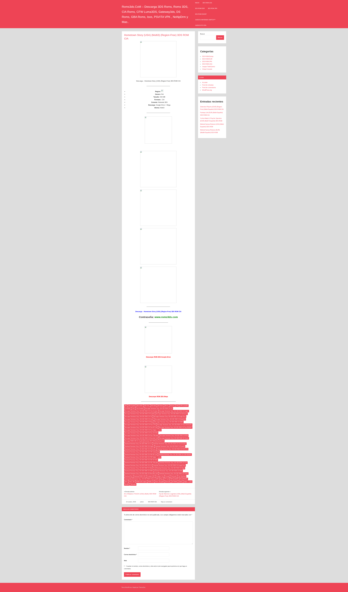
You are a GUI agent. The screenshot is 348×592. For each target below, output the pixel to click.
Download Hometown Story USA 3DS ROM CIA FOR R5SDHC (175, 454)
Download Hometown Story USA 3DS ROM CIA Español (170, 446)
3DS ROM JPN (212, 8)
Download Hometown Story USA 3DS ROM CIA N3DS (139, 470)
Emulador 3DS (151, 476)
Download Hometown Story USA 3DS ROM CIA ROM (168, 470)
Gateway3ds (128, 479)
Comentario (128, 519)
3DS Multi (153, 405)
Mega (161, 479)
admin (142, 502)
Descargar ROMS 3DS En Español (134, 441)
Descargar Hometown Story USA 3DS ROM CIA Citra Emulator (141, 411)
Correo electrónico (130, 554)
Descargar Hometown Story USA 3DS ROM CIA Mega (139, 422)
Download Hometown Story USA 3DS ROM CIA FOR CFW (172, 449)
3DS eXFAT (140, 405)
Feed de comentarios (209, 87)
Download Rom (129, 476)
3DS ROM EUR (200, 8)
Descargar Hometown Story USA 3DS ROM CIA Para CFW (140, 424)
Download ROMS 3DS (140, 476)
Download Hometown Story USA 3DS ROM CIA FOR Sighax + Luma (143, 457)
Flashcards (174, 476)
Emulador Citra (160, 476)
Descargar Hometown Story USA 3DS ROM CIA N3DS (168, 422)
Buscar (202, 34)
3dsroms (172, 405)
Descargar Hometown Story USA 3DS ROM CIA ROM (174, 435)
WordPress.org (207, 90)
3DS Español (131, 405)
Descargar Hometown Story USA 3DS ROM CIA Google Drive (169, 416)
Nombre (127, 548)
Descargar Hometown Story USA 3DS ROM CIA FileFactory (171, 413)
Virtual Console (207, 69)
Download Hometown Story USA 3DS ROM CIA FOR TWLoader (141, 462)
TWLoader (133, 484)
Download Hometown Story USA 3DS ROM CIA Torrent (173, 473)
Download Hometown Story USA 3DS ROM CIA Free (173, 462)
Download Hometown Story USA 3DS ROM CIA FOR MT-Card (141, 454)
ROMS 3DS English (141, 481)
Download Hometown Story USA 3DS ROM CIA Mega (170, 468)
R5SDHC (185, 479)
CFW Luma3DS (184, 405)
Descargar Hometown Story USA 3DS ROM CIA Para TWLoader (141, 435)
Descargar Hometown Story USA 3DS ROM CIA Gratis (139, 419)
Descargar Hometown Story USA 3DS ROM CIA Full (138, 416)
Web (125, 560)
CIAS (133, 408)
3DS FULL (147, 405)
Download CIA (160, 441)
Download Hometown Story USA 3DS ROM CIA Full (138, 465)
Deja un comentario (166, 502)
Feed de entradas (208, 85)
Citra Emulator (140, 408)
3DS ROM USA (207, 3)
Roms (126, 481)
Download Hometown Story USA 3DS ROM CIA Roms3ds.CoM (141, 473)
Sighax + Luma (188, 481)
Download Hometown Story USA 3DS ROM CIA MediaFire (140, 468)
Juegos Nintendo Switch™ (205, 19)
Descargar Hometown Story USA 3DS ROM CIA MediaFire (170, 419)
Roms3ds (167, 481)
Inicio (197, 3)
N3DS (171, 479)
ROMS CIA (151, 481)
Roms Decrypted (159, 481)
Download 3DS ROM (149, 441)
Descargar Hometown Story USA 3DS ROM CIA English (173, 411)
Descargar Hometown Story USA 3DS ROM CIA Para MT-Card (141, 427)
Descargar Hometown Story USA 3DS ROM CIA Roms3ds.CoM (141, 438)
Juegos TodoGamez (208, 66)
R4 (180, 479)
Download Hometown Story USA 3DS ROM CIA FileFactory (140, 449)
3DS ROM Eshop (201, 14)
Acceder (205, 82)
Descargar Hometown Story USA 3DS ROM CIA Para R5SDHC (175, 427)
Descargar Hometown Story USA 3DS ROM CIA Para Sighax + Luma (143, 430)
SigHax (180, 481)
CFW (177, 405)
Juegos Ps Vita (200, 25)
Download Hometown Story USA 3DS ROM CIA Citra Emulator (169, 443)
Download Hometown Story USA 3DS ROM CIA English (139, 446)
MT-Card (166, 479)
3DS (126, 405)
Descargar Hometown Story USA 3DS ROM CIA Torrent (173, 438)
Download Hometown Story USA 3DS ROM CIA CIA (138, 443)
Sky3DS (127, 484)
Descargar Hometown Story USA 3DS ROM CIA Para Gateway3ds (174, 424)
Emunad (167, 476)
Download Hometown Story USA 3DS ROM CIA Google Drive (169, 465)
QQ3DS (176, 479)
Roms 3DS (132, 481)
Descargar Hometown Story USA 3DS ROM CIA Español (139, 413)
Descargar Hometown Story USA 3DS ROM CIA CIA (158, 408)
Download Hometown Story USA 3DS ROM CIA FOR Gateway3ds (142, 451)
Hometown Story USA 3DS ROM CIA (142, 479)
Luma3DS (156, 479)
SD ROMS (174, 481)
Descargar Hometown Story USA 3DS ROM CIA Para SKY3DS (141, 432)
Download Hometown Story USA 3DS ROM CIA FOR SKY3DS (141, 460)
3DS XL (166, 405)
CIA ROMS (127, 408)
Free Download (182, 476)
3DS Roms (160, 405)
